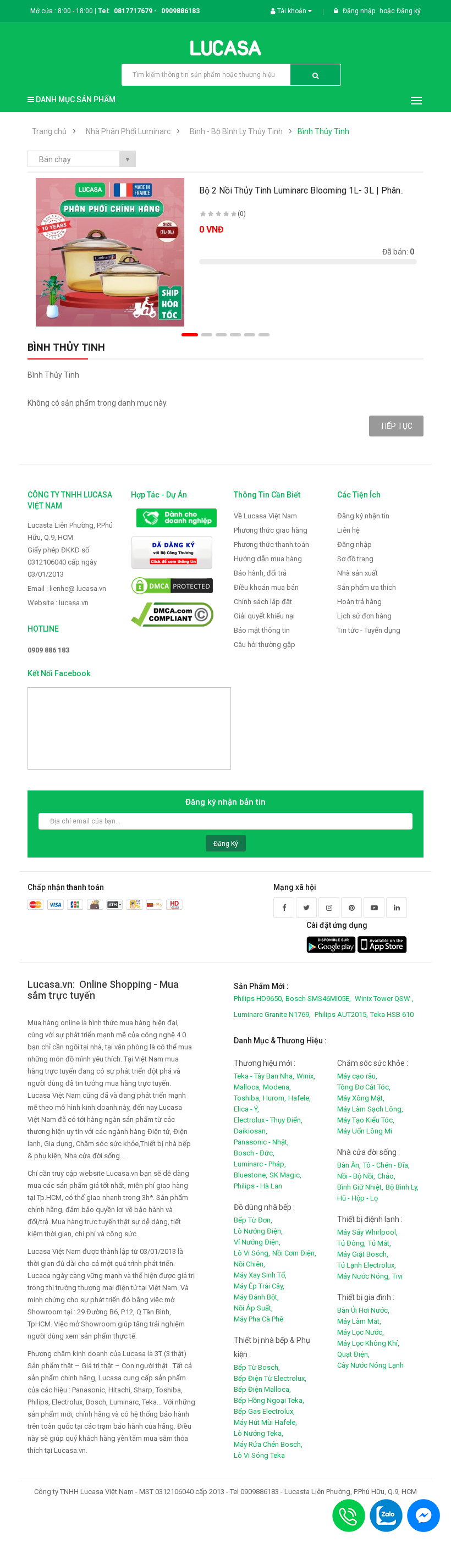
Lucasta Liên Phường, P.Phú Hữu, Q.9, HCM (70, 531)
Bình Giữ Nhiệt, (360, 1187)
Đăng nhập (360, 11)
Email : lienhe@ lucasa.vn (67, 588)
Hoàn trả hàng (359, 602)
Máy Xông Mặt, (360, 1098)
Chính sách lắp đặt (263, 602)
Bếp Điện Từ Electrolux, (270, 1378)
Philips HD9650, (258, 998)
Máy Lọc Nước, (360, 1332)
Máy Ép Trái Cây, (259, 1286)
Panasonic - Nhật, (261, 1142)
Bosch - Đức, (254, 1153)
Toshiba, (247, 1098)
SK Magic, (285, 1175)
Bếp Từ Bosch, (257, 1367)
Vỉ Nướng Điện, (257, 1242)
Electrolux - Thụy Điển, (268, 1120)
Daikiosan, (250, 1131)
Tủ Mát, (379, 1243)
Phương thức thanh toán (271, 544)
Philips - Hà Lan (258, 1186)
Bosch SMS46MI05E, (318, 998)
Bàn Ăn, (349, 1165)
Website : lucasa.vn (58, 603)
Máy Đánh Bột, (256, 1297)
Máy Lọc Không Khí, (368, 1343)
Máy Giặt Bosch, (362, 1254)
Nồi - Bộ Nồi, (356, 1176)
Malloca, (247, 1087)
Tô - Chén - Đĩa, (386, 1165)
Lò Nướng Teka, (258, 1433)
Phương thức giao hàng (270, 530)
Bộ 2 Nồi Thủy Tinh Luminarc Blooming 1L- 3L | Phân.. (301, 190)
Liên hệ (348, 530)
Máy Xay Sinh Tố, (260, 1275)
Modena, (277, 1087)
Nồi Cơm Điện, (294, 1253)
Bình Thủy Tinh (323, 131)
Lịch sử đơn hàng (364, 616)
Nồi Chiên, (249, 1264)
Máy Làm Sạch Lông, (370, 1109)
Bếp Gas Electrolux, (264, 1411)
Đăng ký (409, 11)
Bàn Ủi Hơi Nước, (363, 1310)
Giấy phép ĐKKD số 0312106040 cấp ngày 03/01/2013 (62, 562)
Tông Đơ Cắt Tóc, (364, 1087)
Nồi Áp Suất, (253, 1308)
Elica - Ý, (246, 1109)
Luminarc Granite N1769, (272, 1014)
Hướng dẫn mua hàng (268, 559)
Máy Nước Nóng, (363, 1276)
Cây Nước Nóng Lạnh (370, 1365)
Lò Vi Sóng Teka (259, 1455)
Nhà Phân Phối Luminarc (128, 131)
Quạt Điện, (353, 1354)
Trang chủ (49, 131)
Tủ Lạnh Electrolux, (366, 1265)
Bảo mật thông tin (262, 630)
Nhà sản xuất (357, 573)
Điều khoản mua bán (266, 587)
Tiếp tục (396, 426)
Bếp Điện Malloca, (262, 1389)
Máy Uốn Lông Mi (364, 1131)
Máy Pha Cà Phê (258, 1319)
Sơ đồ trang (355, 559)
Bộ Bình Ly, (402, 1187)
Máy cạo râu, (357, 1076)
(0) (242, 214)
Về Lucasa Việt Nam (265, 516)
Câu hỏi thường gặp (264, 644)
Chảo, (386, 1176)
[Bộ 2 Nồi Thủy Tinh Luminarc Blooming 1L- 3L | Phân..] (110, 252)
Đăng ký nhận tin (363, 516)
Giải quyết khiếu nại (264, 616)
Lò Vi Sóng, (252, 1253)
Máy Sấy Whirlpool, (367, 1232)
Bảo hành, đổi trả (260, 573)
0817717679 (133, 11)
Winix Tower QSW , (384, 998)
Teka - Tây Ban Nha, (264, 1076)
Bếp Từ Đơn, (253, 1220)
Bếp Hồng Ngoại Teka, (269, 1400)
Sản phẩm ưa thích (366, 587)
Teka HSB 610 (392, 1014)
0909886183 (180, 11)
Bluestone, (250, 1175)
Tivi (397, 1276)
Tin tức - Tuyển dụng (368, 630)
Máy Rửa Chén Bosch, (268, 1444)
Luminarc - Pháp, (260, 1164)
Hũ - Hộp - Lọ (357, 1198)
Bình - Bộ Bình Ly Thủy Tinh (236, 131)
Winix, (305, 1076)
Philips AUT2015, (341, 1014)
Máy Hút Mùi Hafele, (265, 1422)
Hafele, (299, 1098)
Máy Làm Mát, (359, 1321)
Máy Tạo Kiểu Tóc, (365, 1120)
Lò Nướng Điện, (258, 1231)
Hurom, (274, 1098)
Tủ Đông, (351, 1243)
